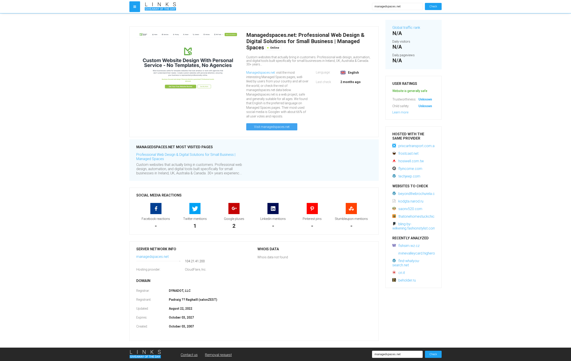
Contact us (189, 355)
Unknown (425, 99)
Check (433, 6)
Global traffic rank (406, 27)
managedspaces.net (152, 257)
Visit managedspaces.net (272, 127)
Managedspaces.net (260, 72)
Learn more (400, 112)
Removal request (218, 355)
